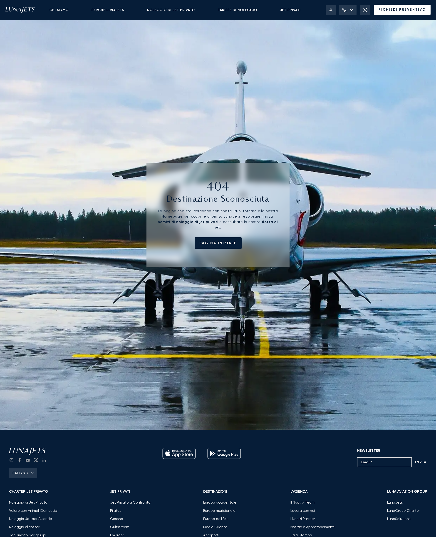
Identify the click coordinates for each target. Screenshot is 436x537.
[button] (348, 10)
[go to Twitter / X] (36, 460)
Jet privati (290, 10)
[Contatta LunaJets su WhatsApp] (365, 10)
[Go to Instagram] (11, 460)
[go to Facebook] (19, 460)
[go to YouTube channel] (27, 460)
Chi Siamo (59, 10)
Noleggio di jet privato (171, 10)
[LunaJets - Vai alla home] (20, 10)
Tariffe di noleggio (237, 10)
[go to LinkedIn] (44, 460)
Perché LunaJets (108, 10)
